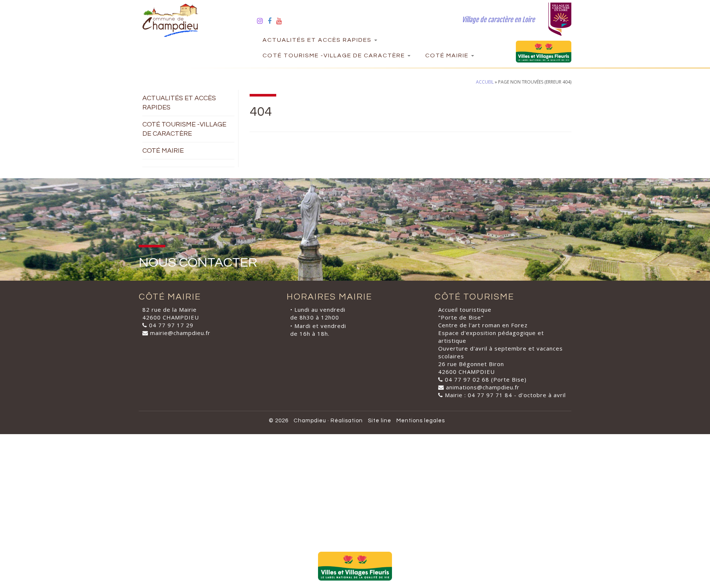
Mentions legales (420, 420)
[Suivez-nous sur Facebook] (272, 20)
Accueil (485, 82)
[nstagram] (262, 20)
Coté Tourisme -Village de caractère (335, 55)
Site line (379, 420)
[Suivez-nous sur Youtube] (281, 20)
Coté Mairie (447, 55)
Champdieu (310, 420)
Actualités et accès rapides (318, 40)
